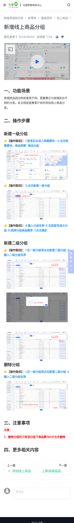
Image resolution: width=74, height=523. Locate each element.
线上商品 (62, 18)
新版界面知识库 (13, 18)
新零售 (32, 18)
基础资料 (46, 18)
